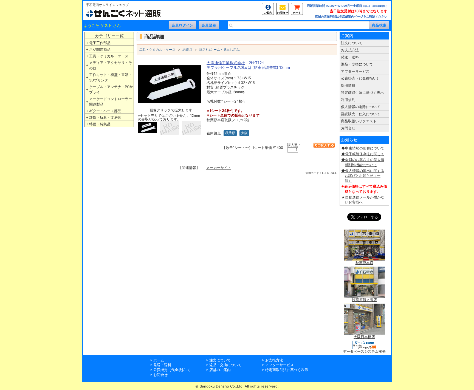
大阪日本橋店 (364, 337)
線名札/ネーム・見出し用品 (219, 49)
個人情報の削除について (360, 106)
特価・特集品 (100, 124)
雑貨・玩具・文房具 (105, 117)
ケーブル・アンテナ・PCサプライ (111, 89)
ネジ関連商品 (100, 49)
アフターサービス (355, 71)
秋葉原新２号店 (364, 300)
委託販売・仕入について (360, 114)
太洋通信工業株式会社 (226, 62)
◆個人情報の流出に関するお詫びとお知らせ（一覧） (362, 175)
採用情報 (348, 85)
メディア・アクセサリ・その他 (110, 65)
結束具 (187, 49)
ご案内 (268, 12)
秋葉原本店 (364, 263)
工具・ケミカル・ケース (108, 56)
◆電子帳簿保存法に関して (362, 154)
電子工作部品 (100, 43)
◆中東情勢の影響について (362, 148)
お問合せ (282, 12)
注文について (351, 43)
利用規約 (348, 99)
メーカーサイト (218, 167)
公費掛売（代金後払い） (360, 78)
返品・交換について (357, 64)
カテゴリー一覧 (109, 35)
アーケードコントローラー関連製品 (110, 101)
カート (297, 12)
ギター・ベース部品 (105, 111)
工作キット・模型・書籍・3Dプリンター (110, 77)
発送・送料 (350, 57)
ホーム (158, 360)
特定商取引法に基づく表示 (362, 92)
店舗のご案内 (220, 370)
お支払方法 (350, 50)
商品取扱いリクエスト (359, 121)
